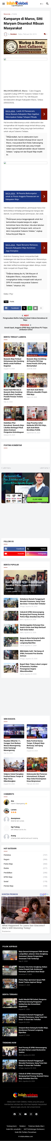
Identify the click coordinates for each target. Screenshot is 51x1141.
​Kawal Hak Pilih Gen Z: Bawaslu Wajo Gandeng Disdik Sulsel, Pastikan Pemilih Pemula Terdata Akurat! (13, 394)
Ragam (25, 859)
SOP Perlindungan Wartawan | (34, 1129)
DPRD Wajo (25, 877)
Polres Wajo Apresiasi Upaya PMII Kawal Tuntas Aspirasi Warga (32, 981)
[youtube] (25, 1114)
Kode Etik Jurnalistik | (13, 1129)
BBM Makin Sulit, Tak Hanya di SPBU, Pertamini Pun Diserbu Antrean (32, 653)
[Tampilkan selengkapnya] (40, 308)
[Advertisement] (19, 518)
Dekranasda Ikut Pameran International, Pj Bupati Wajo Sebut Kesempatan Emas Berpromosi (37, 777)
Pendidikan (25, 873)
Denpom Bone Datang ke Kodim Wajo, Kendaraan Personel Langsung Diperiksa (32, 640)
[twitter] (20, 1114)
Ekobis (25, 868)
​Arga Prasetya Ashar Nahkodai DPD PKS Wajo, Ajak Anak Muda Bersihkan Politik (36, 426)
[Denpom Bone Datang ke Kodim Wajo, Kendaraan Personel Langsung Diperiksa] (11, 642)
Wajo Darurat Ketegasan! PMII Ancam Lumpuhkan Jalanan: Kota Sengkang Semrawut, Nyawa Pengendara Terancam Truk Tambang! (33, 955)
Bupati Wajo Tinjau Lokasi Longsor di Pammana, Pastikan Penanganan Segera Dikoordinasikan (33, 667)
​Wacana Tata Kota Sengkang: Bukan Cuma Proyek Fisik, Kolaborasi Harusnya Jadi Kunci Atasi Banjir (33, 969)
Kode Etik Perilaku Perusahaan (25, 1132)
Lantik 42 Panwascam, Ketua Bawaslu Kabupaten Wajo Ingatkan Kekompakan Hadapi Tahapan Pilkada (22, 114)
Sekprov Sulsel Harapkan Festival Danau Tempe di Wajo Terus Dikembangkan (14, 777)
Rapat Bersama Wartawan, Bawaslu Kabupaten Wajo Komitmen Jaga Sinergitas (22, 248)
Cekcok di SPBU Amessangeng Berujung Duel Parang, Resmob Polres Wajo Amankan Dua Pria (32, 614)
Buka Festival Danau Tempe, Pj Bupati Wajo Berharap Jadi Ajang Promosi (35, 744)
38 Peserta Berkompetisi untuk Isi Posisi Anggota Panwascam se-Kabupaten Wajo (22, 196)
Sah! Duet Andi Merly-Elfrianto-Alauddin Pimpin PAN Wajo (37, 392)
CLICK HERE (37, 499)
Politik (14, 14)
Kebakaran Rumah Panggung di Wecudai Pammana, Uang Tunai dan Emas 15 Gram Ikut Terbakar (32, 601)
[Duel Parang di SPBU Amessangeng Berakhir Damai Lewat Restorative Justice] (9, 1051)
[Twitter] (24, 308)
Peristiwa (25, 855)
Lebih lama (44, 468)
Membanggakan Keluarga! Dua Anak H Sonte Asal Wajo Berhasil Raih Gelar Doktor (33, 627)
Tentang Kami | (12, 1126)
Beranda (7, 14)
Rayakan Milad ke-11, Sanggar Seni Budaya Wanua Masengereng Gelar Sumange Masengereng (12, 745)
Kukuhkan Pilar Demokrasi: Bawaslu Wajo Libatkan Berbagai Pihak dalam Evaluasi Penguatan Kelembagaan (14, 427)
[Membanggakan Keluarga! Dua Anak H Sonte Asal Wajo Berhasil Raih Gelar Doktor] (11, 629)
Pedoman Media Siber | (36, 1126)
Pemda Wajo (25, 886)
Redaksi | (22, 1126)
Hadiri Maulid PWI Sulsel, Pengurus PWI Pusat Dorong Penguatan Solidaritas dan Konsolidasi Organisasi (32, 1002)
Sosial (25, 881)
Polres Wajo (25, 864)
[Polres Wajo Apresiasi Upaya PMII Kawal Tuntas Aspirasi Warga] (9, 983)
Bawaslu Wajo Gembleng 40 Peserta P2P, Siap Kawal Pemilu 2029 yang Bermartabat (36, 362)
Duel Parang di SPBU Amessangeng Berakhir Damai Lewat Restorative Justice (33, 1050)
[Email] (35, 308)
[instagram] (31, 1114)
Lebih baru (7, 468)
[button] (3, 4)
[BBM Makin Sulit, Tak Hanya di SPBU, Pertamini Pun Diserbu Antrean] (11, 655)
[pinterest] (36, 1114)
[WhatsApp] (29, 308)
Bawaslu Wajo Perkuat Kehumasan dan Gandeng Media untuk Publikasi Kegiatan (14, 362)
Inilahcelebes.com (26, 1136)
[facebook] (15, 1114)
